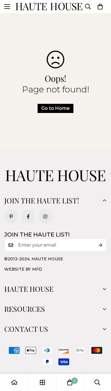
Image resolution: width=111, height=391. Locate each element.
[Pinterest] (11, 216)
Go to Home (55, 108)
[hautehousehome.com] (49, 6)
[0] (100, 6)
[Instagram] (45, 216)
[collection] (42, 382)
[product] (14, 382)
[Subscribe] (100, 245)
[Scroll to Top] (100, 360)
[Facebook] (28, 216)
